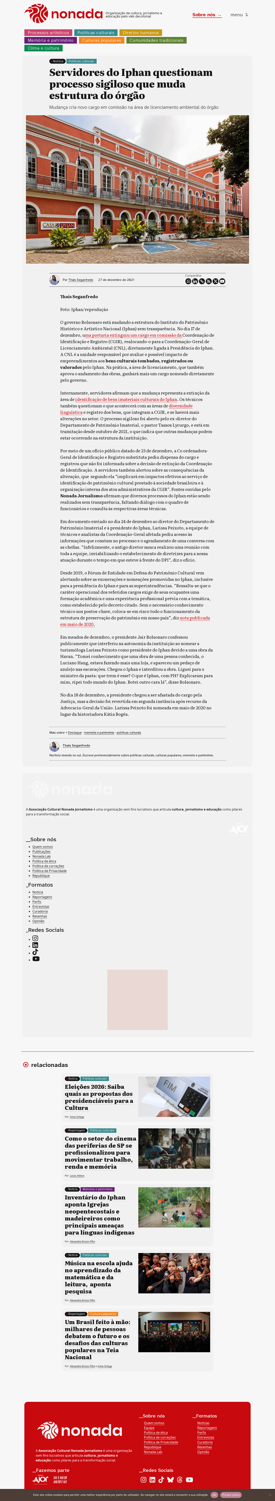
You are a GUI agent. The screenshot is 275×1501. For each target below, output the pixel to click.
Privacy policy (231, 1494)
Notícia (58, 61)
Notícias (203, 1423)
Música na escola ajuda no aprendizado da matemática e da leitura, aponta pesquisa (99, 1277)
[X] (216, 281)
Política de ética (44, 861)
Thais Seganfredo (80, 280)
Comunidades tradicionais (156, 40)
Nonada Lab (41, 856)
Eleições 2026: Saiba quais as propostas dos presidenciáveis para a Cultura (99, 1097)
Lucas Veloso (77, 1175)
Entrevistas (40, 906)
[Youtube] (222, 281)
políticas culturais (129, 732)
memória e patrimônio (99, 732)
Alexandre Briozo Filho (82, 1241)
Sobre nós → (207, 14)
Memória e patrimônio (51, 40)
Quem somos (42, 847)
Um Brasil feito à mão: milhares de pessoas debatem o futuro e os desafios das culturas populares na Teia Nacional (97, 1339)
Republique (41, 876)
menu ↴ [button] (239, 14)
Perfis (36, 901)
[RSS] (209, 281)
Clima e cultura (43, 48)
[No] (270, 1495)
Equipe (149, 1428)
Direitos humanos (141, 33)
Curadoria (40, 911)
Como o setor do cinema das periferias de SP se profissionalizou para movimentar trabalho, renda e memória (100, 1152)
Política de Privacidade (49, 871)
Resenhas (39, 916)
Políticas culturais (96, 33)
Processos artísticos (48, 33)
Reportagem (76, 1130)
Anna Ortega (77, 1117)
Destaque (75, 732)
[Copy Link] (202, 281)
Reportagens (42, 897)
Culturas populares (101, 40)
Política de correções (48, 866)
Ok (214, 1494)
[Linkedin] (195, 281)
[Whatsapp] (188, 281)
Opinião (38, 921)
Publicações (41, 851)
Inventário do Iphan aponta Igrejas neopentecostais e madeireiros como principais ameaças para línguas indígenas (99, 1214)
